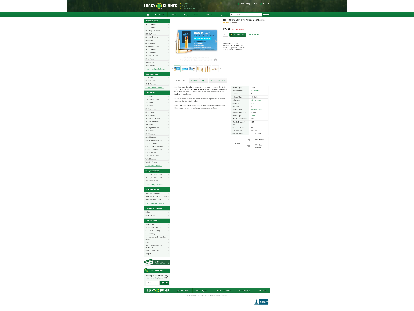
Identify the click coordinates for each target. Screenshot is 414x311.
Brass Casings (150, 215)
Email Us (265, 4)
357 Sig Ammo (150, 34)
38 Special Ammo (151, 37)
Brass (253, 103)
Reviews (194, 80)
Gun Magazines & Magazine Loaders (155, 238)
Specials (174, 14)
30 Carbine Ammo (151, 109)
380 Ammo (149, 40)
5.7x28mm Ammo (151, 143)
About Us (208, 14)
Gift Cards (160, 263)
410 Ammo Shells (151, 181)
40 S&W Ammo (150, 43)
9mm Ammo (149, 62)
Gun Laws (262, 290)
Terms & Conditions (223, 290)
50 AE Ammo (149, 59)
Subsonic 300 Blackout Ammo (156, 196)
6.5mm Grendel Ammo (153, 149)
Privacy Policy (244, 290)
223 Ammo (149, 96)
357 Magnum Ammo (152, 31)
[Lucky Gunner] (148, 14)
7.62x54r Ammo (151, 162)
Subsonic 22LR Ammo (153, 193)
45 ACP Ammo (150, 49)
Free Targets (201, 290)
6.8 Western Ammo (152, 156)
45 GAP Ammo (150, 53)
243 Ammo (149, 103)
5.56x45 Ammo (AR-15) (153, 140)
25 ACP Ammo (150, 24)
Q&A (204, 80)
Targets (148, 254)
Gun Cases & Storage (153, 231)
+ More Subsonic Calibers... (155, 203)
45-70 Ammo (149, 131)
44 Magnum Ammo (152, 46)
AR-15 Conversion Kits (153, 228)
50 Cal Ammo (150, 134)
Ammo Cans (149, 224)
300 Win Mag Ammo (152, 121)
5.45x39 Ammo (150, 137)
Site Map (224, 295)
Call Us (249, 4)
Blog (185, 14)
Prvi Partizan (255, 91)
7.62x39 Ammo (150, 159)
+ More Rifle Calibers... (153, 166)
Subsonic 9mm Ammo (153, 199)
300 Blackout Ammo (152, 118)
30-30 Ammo (149, 115)
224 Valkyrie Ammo (152, 99)
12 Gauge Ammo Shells (153, 174)
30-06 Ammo (149, 112)
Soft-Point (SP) (256, 100)
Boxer (253, 116)
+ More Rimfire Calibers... (154, 88)
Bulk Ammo (159, 14)
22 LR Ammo (149, 78)
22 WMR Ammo (150, 81)
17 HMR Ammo (150, 84)
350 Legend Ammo (152, 128)
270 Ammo (149, 106)
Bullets (147, 212)
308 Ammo (149, 124)
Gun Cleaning (150, 234)
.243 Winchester (256, 109)
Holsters (148, 242)
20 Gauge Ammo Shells (153, 178)
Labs (196, 14)
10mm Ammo (150, 65)
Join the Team (182, 290)
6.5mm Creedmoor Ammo (154, 146)
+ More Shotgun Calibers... (155, 185)
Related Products (218, 80)
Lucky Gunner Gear (152, 251)
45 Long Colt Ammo (152, 56)
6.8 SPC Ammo (150, 153)
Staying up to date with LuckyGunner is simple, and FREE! (157, 276)
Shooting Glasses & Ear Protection (153, 246)
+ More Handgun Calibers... (155, 69)
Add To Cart (239, 34)
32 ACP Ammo (150, 28)
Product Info (181, 80)
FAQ (220, 14)
